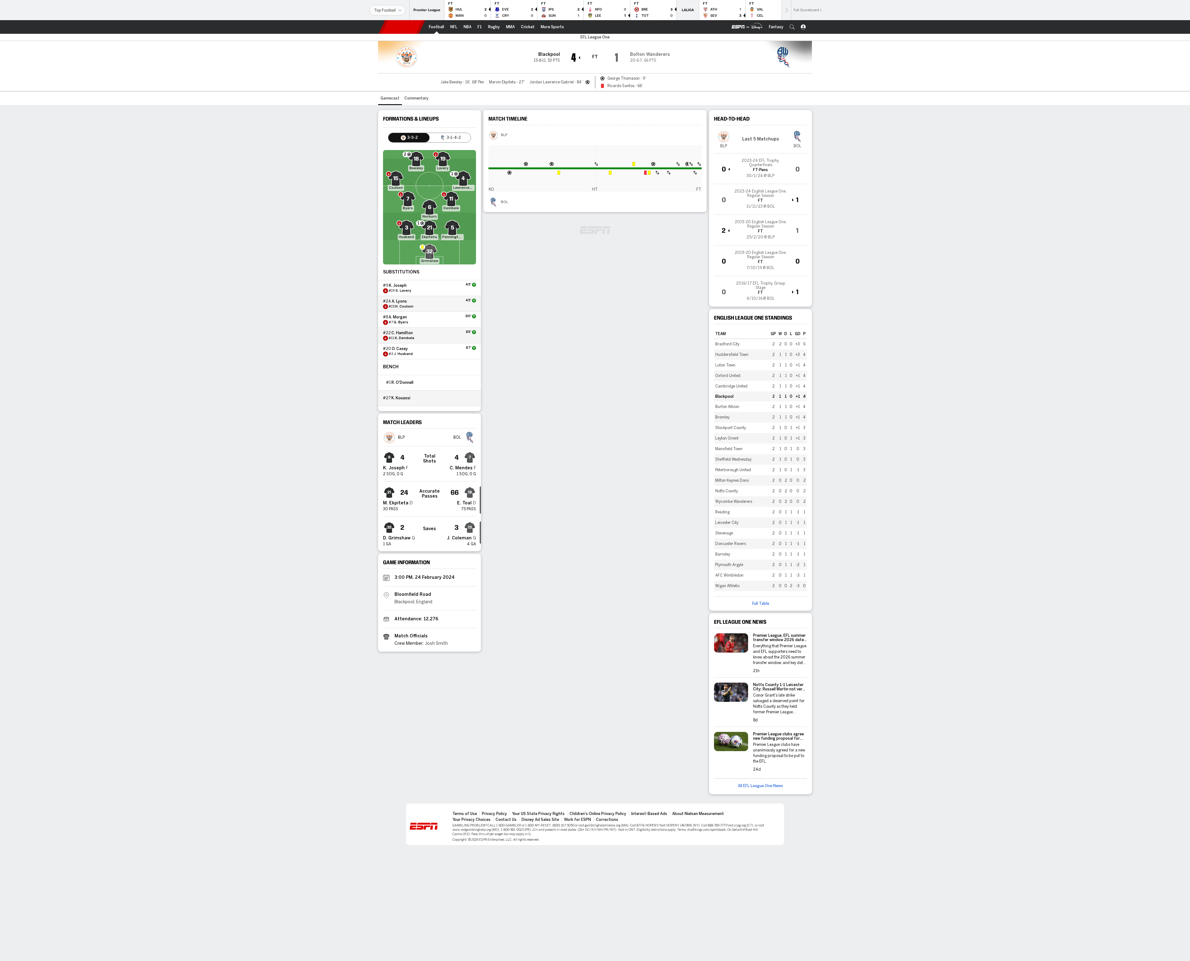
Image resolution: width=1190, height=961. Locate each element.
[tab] (409, 137)
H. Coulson (404, 306)
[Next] (786, 10)
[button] (792, 26)
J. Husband (403, 354)
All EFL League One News (760, 786)
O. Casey (400, 349)
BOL (504, 202)
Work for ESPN (577, 819)
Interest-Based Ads (649, 814)
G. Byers (401, 322)
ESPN (402, 27)
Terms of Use (464, 814)
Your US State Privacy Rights (538, 814)
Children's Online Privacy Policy (598, 814)
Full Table (760, 603)
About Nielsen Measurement (698, 814)
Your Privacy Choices (471, 819)
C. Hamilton (402, 333)
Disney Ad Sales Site (540, 819)
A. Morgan (398, 317)
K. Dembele (404, 338)
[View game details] (760, 168)
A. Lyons (399, 301)
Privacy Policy (494, 814)
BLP (504, 135)
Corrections (607, 819)
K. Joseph (398, 285)
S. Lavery (403, 291)
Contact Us (506, 819)
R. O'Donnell (402, 382)
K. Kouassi (400, 398)
